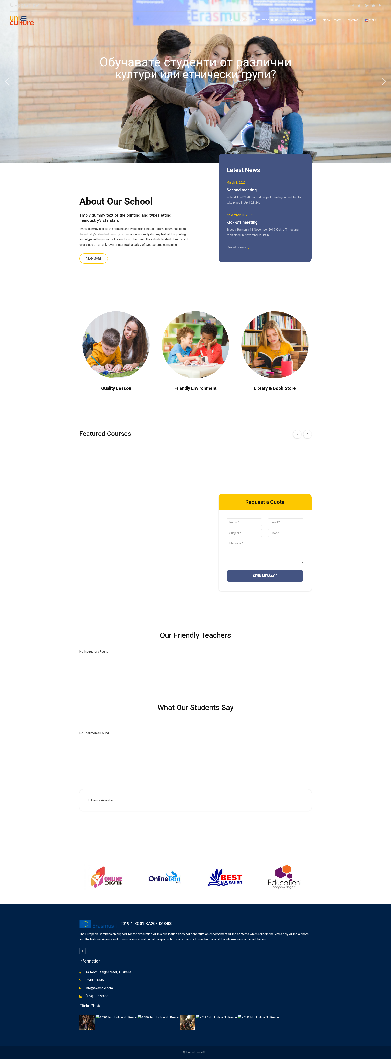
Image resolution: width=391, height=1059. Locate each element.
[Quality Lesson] (116, 344)
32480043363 (96, 980)
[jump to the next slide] (384, 81)
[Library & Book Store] (274, 344)
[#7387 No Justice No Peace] (216, 1017)
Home (229, 20)
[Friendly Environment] (195, 344)
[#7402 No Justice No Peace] (187, 1022)
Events (293, 20)
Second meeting (242, 189)
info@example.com (99, 988)
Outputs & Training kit (268, 20)
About (243, 20)
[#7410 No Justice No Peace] (87, 1022)
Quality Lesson (116, 388)
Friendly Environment (195, 388)
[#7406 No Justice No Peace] (116, 1017)
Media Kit (310, 20)
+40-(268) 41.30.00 (27, 5)
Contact (353, 20)
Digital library (332, 20)
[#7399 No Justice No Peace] (158, 1017)
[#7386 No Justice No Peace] (258, 1017)
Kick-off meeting (242, 222)
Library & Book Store (275, 388)
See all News (236, 247)
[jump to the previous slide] (7, 81)
